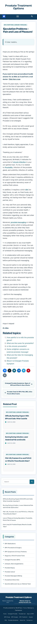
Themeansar (18, 610)
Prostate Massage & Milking (13, 576)
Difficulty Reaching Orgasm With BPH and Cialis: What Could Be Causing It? (17, 418)
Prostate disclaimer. (13, 620)
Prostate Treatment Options (18, 7)
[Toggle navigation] (18, 16)
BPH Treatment (23, 617)
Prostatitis (9, 167)
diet (26, 190)
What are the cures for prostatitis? (20, 343)
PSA (6, 620)
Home (5, 613)
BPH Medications (10, 543)
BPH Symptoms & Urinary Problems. (15, 25)
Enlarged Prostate (12, 613)
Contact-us (29, 620)
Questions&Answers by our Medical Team (18, 584)
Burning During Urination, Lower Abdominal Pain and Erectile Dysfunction (16, 439)
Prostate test (22, 613)
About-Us (22, 620)
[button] (32, 16)
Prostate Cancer (10, 572)
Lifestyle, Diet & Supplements (14, 563)
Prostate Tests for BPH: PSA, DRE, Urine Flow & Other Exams (19, 392)
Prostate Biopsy (10, 568)
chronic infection (19, 162)
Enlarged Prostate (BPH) (12, 559)
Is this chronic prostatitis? (17, 346)
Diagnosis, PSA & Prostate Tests (15, 555)
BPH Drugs (7, 617)
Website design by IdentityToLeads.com (25, 601)
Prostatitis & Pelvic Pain (12, 580)
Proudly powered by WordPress (12, 608)
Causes (31, 617)
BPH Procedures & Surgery (13, 547)
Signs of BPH (30, 613)
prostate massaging (18, 222)
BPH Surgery (14, 617)
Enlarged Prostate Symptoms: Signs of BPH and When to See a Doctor (17, 384)
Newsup (29, 608)
